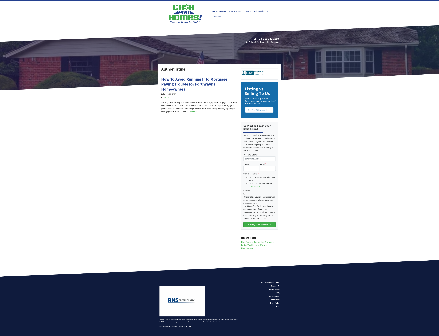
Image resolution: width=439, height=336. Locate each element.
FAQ (267, 11)
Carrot (190, 326)
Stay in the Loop (251, 173)
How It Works (235, 11)
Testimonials (258, 11)
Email (263, 164)
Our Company (273, 42)
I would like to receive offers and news (262, 178)
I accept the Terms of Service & (261, 184)
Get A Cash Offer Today (255, 42)
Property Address (251, 154)
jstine (166, 97)
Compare (246, 11)
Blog (278, 306)
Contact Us (217, 16)
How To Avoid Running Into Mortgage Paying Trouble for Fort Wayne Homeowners (194, 84)
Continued (193, 111)
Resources (275, 299)
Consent (246, 190)
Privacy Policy (254, 186)
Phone (246, 164)
